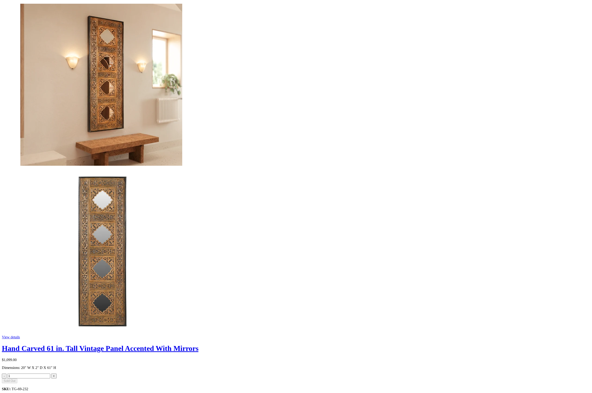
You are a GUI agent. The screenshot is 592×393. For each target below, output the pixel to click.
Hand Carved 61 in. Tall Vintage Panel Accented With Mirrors (100, 348)
